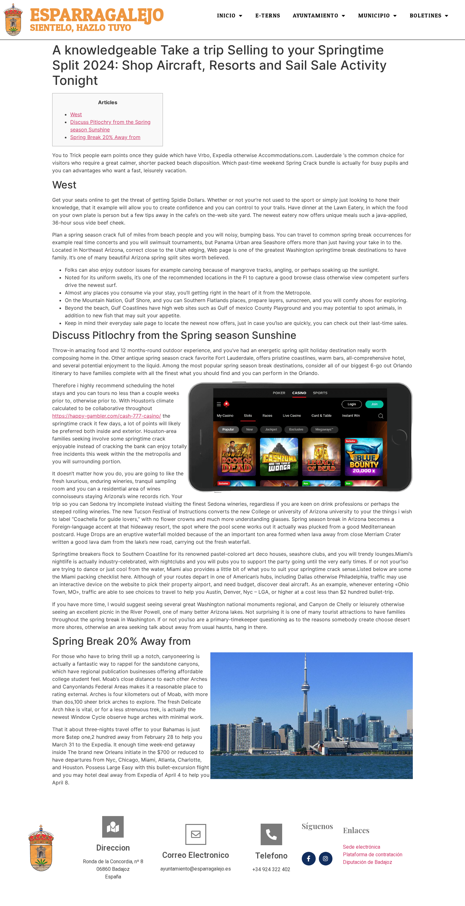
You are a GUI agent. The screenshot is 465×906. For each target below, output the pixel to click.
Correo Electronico (195, 855)
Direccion (113, 847)
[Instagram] (325, 858)
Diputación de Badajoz (367, 862)
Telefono (271, 855)
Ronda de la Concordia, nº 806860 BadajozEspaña (113, 869)
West (76, 114)
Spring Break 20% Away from (105, 137)
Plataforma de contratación (372, 855)
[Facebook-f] (308, 858)
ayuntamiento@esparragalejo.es (195, 869)
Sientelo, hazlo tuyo (80, 27)
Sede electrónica (361, 847)
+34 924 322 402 (271, 869)
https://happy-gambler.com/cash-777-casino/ (106, 416)
